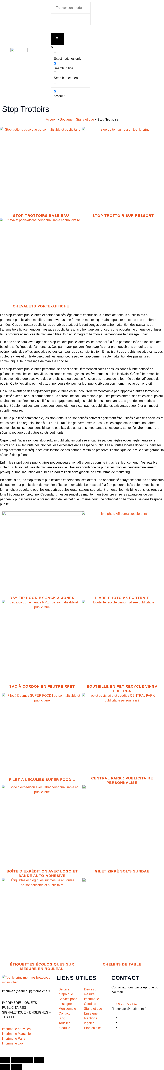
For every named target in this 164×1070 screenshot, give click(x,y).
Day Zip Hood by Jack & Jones (42, 598)
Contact (125, 978)
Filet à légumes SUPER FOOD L (42, 780)
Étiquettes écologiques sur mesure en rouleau (42, 966)
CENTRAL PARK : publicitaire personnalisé (122, 780)
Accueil (51, 119)
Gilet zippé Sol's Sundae (122, 871)
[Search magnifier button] (57, 39)
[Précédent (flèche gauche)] (5, 1067)
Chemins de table (122, 964)
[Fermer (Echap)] (39, 1060)
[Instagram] (120, 1027)
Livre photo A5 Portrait (122, 598)
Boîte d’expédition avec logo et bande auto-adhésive (42, 873)
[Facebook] (120, 1017)
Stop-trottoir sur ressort (123, 216)
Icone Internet (24, 1052)
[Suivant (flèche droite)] (16, 1067)
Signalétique (85, 119)
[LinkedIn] (120, 1022)
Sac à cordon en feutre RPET (42, 686)
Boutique (66, 119)
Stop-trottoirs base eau (41, 216)
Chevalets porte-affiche (41, 306)
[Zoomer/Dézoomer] (5, 1060)
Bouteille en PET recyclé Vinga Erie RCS (122, 688)
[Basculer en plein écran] (16, 1060)
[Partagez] (27, 1060)
